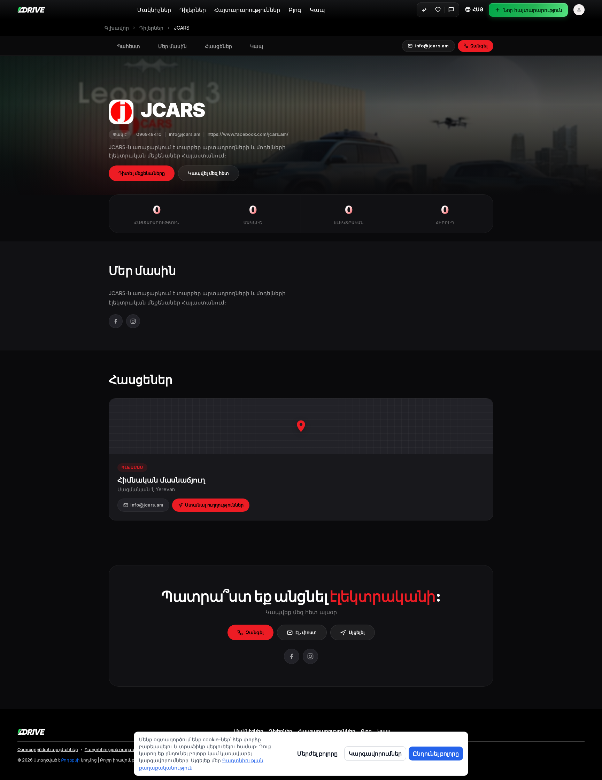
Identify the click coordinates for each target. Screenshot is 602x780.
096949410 (149, 134)
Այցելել (357, 632)
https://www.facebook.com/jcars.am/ (248, 134)
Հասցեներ (218, 46)
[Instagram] (133, 321)
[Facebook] (116, 321)
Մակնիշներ (154, 9)
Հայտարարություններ (247, 9)
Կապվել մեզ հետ (208, 173)
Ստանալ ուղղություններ (214, 505)
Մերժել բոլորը (317, 753)
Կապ (317, 9)
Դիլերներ (192, 9)
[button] (474, 9)
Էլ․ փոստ (306, 632)
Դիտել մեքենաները (141, 173)
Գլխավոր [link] (117, 28)
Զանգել (255, 632)
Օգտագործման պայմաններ (47, 749)
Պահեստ (128, 46)
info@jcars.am (184, 134)
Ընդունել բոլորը (436, 753)
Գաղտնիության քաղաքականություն (124, 749)
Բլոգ (294, 9)
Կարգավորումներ (375, 753)
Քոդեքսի (70, 760)
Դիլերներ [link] (151, 28)
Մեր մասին (172, 46)
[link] (182, 28)
